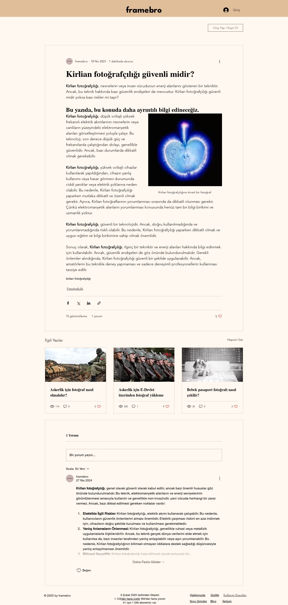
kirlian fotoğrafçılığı (78, 278)
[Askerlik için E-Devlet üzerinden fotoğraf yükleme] (144, 365)
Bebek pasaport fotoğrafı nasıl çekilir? (211, 392)
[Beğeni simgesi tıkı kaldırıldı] (79, 570)
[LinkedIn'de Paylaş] (89, 303)
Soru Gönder (198, 601)
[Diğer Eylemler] (219, 61)
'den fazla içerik (130, 598)
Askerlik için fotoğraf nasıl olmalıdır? (71, 392)
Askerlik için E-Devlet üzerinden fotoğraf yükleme (141, 392)
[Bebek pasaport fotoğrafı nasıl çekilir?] (212, 365)
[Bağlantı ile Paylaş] (99, 303)
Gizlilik (215, 595)
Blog (213, 601)
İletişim (227, 601)
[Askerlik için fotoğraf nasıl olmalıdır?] (75, 365)
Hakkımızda (197, 595)
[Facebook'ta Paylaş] (68, 303)
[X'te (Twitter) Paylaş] (78, 303)
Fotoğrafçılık (75, 289)
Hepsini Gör (235, 340)
